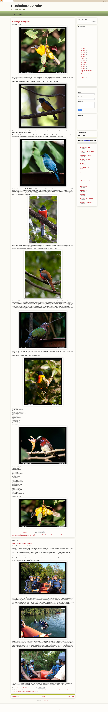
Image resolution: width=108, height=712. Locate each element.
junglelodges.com (34, 689)
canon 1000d (31, 534)
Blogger (59, 709)
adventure (18, 689)
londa (53, 534)
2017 (81, 35)
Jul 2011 (83, 58)
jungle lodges (44, 534)
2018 (81, 33)
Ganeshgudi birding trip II (21, 22)
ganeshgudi (36, 534)
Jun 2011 (83, 60)
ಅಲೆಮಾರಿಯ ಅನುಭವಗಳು (85, 181)
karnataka (44, 689)
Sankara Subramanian (85, 147)
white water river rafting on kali (28, 535)
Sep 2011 (83, 54)
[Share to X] (41, 532)
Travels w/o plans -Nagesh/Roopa (84, 185)
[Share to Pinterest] (44, 532)
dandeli (21, 689)
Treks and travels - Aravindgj (87, 151)
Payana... (82, 163)
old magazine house (62, 534)
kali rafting (49, 534)
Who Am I (20, 14)
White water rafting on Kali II (22, 543)
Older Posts (71, 696)
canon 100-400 (25, 534)
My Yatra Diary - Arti (85, 159)
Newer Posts (15, 696)
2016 (81, 37)
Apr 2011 (83, 64)
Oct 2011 (83, 52)
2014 (81, 41)
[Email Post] (36, 531)
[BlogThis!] (40, 532)
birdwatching (18, 534)
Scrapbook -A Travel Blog (86, 198)
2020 (81, 31)
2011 (81, 47)
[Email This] (38, 532)
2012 (81, 45)
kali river (40, 689)
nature (56, 534)
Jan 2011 (83, 77)
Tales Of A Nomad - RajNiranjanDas (84, 168)
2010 (81, 80)
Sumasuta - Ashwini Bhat (86, 202)
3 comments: (31, 687)
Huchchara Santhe (26, 6)
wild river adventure (33, 691)
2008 (81, 84)
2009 (81, 82)
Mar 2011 (83, 66)
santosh (69, 534)
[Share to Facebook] (43, 532)
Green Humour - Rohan (85, 155)
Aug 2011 (83, 56)
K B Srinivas (83, 194)
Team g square (83, 172)
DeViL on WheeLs (84, 177)
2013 (81, 43)
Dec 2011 (83, 48)
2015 (81, 39)
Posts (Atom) (46, 700)
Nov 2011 (83, 50)
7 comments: (31, 531)
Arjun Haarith (83, 190)
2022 (81, 29)
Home (14, 14)
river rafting (58, 689)
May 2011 (83, 62)
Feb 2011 (83, 68)
